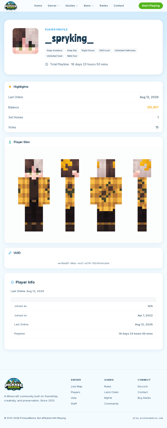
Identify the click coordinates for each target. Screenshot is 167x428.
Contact (119, 5)
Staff (74, 403)
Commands (111, 403)
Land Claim (111, 392)
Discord (142, 386)
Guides (70, 5)
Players (75, 392)
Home (38, 5)
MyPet (108, 397)
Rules (107, 386)
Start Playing (151, 5)
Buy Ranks (144, 397)
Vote (74, 397)
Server (52, 5)
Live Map (76, 386)
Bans (87, 5)
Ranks (104, 5)
